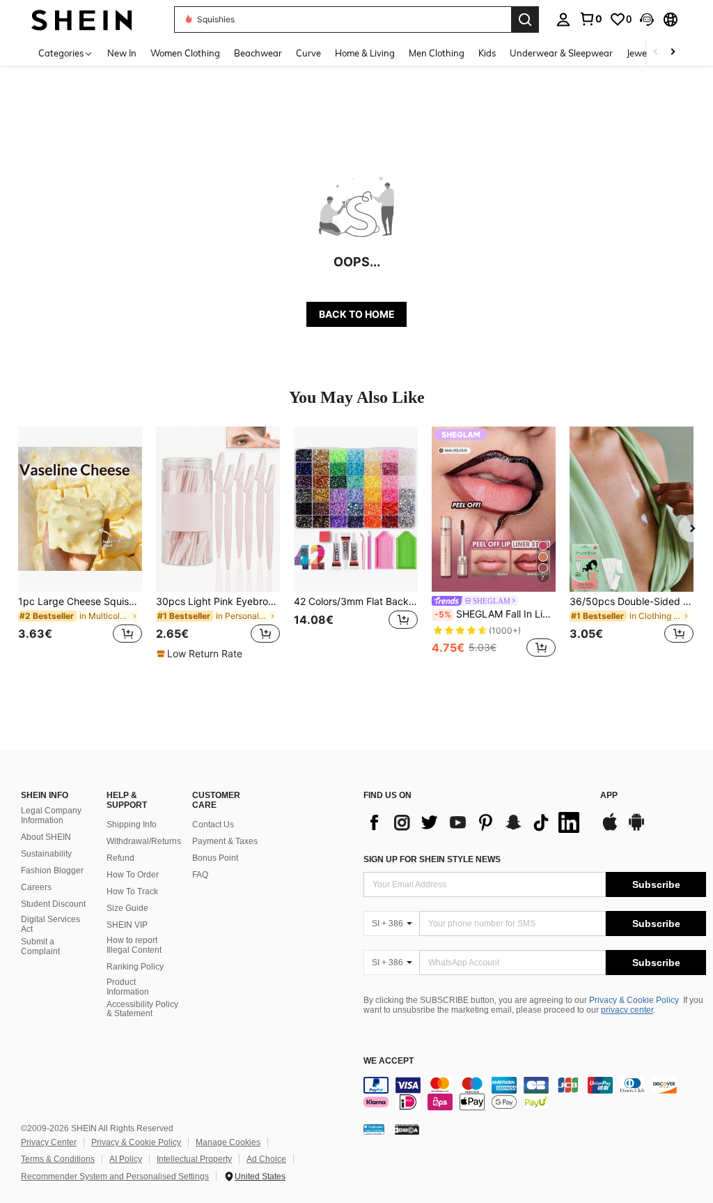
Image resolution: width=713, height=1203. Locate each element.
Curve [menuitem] (308, 53)
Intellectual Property (194, 1159)
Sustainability (46, 854)
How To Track (132, 891)
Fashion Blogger (52, 870)
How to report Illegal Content (134, 945)
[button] (646, 19)
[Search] (525, 19)
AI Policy (125, 1159)
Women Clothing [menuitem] (185, 53)
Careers (36, 887)
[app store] (610, 829)
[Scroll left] (656, 52)
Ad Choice (266, 1159)
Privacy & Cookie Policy (634, 1000)
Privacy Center (49, 1142)
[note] (201, 654)
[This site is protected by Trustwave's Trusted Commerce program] (373, 1129)
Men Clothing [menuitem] (436, 53)
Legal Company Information (51, 815)
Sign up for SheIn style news (432, 859)
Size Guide (127, 908)
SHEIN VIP (127, 925)
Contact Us (213, 824)
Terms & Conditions (58, 1159)
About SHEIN (46, 837)
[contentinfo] (534, 1093)
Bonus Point (215, 858)
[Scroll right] (672, 52)
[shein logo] (81, 19)
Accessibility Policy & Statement (142, 1009)
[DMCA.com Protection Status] (407, 1129)
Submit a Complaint (40, 946)
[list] (474, 822)
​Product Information (128, 987)
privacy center (627, 1010)
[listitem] (80, 543)
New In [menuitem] (121, 53)
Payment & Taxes (225, 841)
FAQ (200, 875)
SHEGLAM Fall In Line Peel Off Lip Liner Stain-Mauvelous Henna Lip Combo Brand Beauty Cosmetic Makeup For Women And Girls (495, 614)
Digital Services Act (50, 924)
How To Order (133, 875)
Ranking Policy (135, 967)
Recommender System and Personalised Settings (115, 1176)
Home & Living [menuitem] (365, 53)
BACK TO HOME (357, 314)
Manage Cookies (228, 1142)
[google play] (636, 829)
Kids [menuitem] (487, 53)
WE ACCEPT (388, 1061)
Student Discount (53, 904)
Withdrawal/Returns (144, 841)
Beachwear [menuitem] (258, 53)
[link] (590, 18)
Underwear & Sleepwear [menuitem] (561, 53)
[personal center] (563, 19)
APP (609, 795)
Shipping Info (132, 824)
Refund (120, 858)
